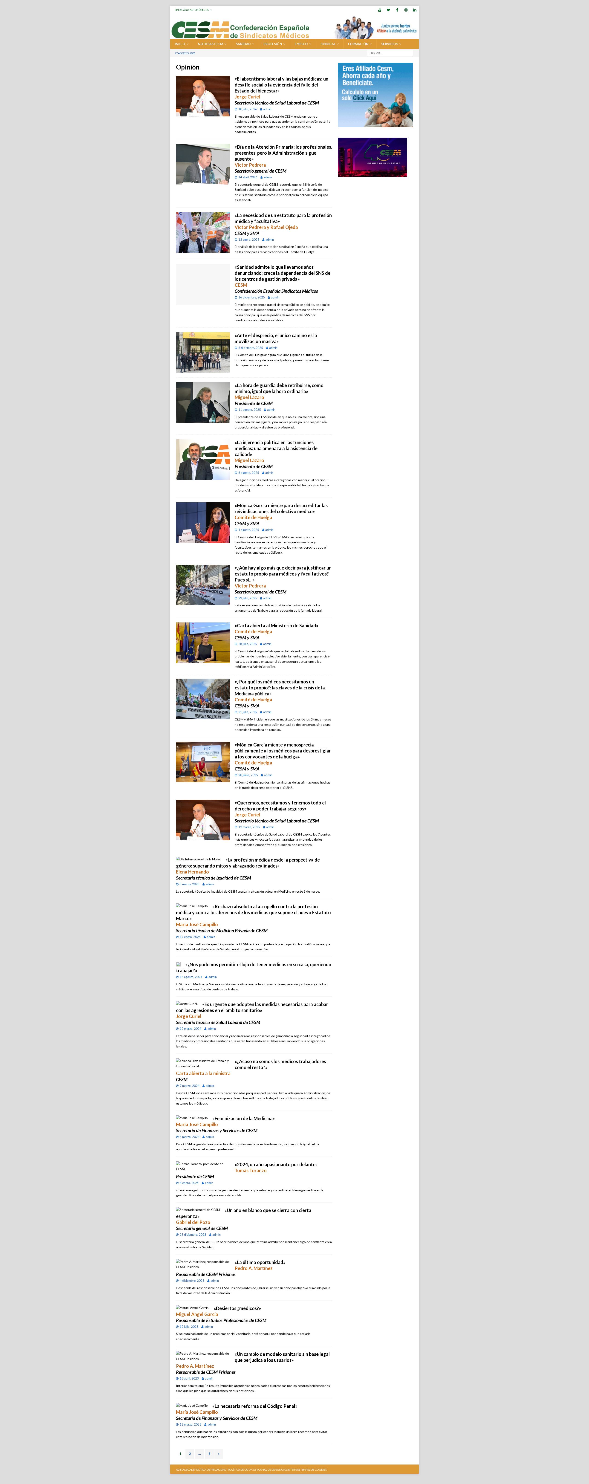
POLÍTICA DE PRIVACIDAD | (211, 1469)
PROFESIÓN (272, 44)
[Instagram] (406, 10)
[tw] (388, 10)
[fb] (397, 10)
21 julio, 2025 (247, 712)
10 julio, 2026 (247, 109)
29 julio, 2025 (247, 598)
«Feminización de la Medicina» (243, 1118)
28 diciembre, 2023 (193, 1234)
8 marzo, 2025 (189, 884)
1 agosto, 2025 (248, 530)
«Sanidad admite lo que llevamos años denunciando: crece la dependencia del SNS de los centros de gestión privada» (282, 273)
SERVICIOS (389, 44)
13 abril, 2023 (189, 1378)
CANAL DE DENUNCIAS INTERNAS (279, 1469)
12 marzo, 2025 (249, 827)
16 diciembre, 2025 (251, 297)
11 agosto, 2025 (249, 409)
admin (267, 109)
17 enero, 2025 (190, 937)
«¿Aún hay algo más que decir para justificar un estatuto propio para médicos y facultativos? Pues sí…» (283, 573)
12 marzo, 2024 (190, 1028)
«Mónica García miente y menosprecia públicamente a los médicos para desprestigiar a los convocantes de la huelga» (283, 750)
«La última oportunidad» (260, 1262)
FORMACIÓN (358, 44)
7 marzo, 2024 (189, 1086)
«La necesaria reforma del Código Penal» (254, 1406)
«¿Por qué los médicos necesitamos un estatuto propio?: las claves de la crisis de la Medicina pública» (280, 687)
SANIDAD (243, 44)
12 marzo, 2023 (190, 1424)
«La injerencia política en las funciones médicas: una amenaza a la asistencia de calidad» (276, 448)
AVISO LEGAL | (185, 1469)
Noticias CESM (210, 44)
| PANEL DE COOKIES (313, 1469)
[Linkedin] (415, 10)
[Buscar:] (390, 53)
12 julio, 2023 (189, 1326)
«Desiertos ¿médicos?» (237, 1308)
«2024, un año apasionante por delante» (276, 1164)
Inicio (180, 44)
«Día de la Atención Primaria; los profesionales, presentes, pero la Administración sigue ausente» (283, 153)
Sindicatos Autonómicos (192, 9)
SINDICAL (327, 44)
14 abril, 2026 (247, 177)
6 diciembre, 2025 (250, 348)
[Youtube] (380, 10)
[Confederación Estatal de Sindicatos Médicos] (294, 36)
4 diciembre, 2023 (192, 1280)
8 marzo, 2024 (189, 1137)
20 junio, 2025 (248, 775)
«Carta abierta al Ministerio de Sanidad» (276, 625)
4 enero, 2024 (189, 1183)
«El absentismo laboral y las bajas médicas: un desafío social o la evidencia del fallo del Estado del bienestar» (281, 84)
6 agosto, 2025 (248, 472)
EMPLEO (301, 44)
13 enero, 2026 (248, 239)
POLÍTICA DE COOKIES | (243, 1469)
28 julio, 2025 (247, 644)
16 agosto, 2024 (191, 977)
